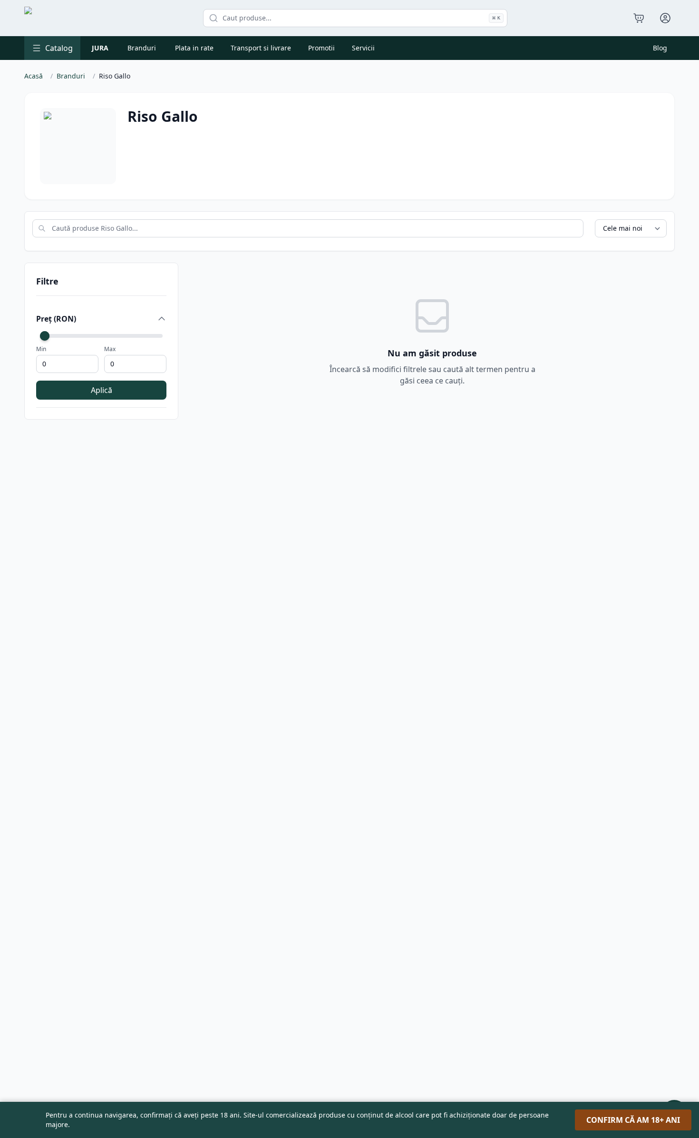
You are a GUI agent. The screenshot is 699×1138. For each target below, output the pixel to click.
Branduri (141, 47)
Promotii (321, 47)
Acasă (33, 75)
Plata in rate (194, 47)
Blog (660, 47)
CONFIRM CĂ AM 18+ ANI (633, 1120)
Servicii (363, 47)
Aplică (101, 390)
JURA (100, 47)
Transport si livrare (261, 47)
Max (110, 349)
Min (41, 349)
